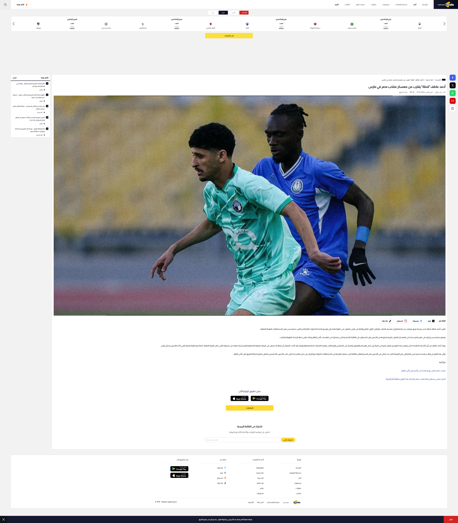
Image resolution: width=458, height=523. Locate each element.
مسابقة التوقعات (295, 473)
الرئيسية (425, 4)
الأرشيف (251, 502)
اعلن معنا (260, 502)
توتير (434, 320)
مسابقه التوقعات (401, 4)
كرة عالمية (260, 483)
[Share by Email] (453, 101)
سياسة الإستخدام (273, 502)
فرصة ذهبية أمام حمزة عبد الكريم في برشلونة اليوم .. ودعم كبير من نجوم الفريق (225, 519)
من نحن (286, 502)
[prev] (444, 23)
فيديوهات (385, 4)
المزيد (14, 78)
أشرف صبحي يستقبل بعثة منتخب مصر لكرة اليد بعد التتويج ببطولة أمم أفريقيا (415, 379)
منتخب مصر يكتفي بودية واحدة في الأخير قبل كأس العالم (423, 371)
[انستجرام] (402, 321)
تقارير (262, 488)
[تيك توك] (386, 321)
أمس (233, 12)
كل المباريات (229, 36)
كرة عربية (260, 478)
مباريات (298, 493)
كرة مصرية (429, 80)
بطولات (373, 4)
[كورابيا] (446, 4)
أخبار (414, 4)
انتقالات (347, 4)
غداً (213, 12)
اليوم (223, 12)
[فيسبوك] (417, 321)
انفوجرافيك (260, 468)
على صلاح (438, 92)
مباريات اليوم (360, 4)
